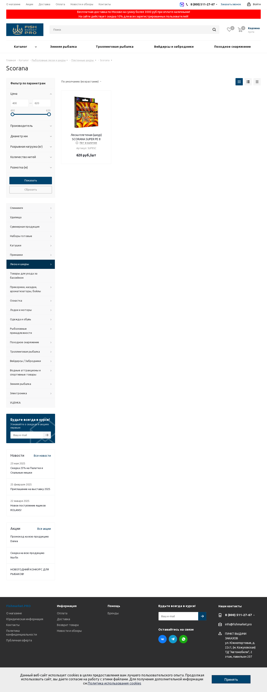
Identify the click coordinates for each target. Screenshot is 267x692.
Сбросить (30, 189)
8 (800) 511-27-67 (238, 615)
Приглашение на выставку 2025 (30, 489)
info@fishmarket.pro (238, 624)
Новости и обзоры (69, 630)
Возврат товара (68, 625)
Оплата (62, 613)
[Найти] (214, 29)
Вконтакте (162, 639)
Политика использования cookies (114, 683)
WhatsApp (183, 639)
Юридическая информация (24, 619)
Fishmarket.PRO (18, 606)
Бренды (113, 613)
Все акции (44, 528)
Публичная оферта (19, 640)
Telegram (173, 639)
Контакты (13, 625)
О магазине (14, 613)
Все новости (42, 455)
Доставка (63, 619)
